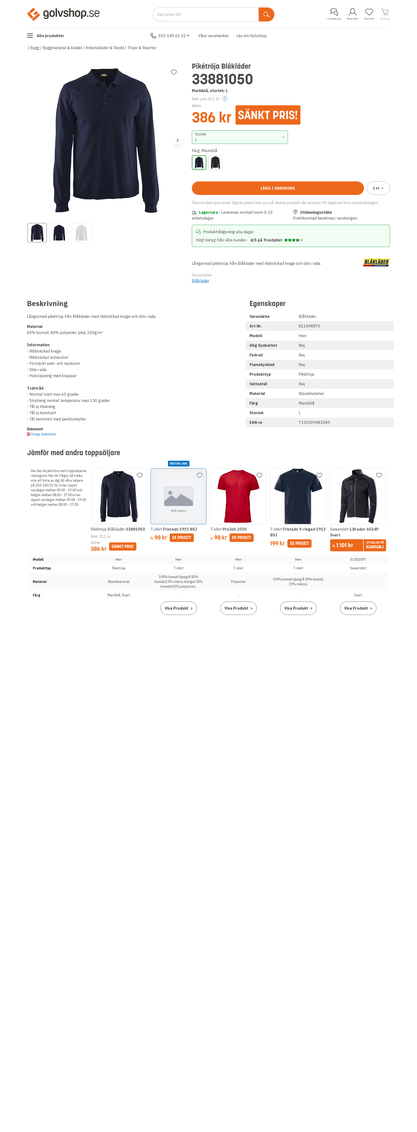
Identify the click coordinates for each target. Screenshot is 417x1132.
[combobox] (240, 137)
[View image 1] (37, 232)
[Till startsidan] (63, 14)
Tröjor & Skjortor (141, 47)
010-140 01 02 (172, 35)
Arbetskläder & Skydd (105, 47)
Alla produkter (50, 35)
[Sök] (266, 14)
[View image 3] (81, 232)
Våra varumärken (213, 35)
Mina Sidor (352, 18)
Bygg (34, 47)
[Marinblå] (199, 162)
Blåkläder (200, 280)
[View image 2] (59, 232)
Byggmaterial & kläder (62, 47)
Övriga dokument (43, 434)
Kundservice (334, 18)
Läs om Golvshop (251, 35)
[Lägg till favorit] (174, 72)
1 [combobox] (376, 188)
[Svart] (215, 162)
